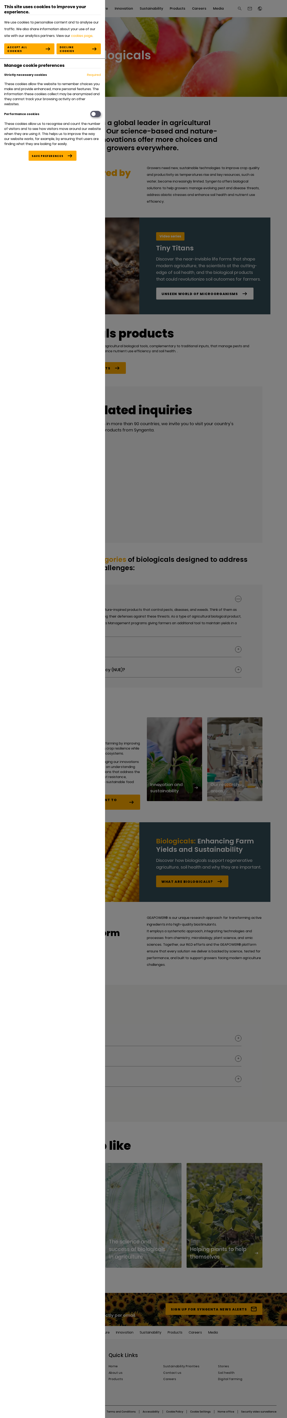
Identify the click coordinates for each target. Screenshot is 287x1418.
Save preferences (47, 156)
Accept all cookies (17, 49)
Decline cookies (67, 49)
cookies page (81, 35)
